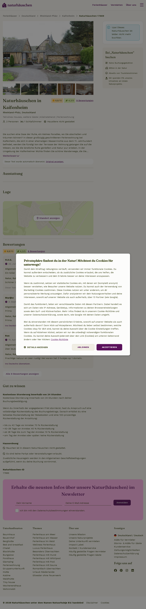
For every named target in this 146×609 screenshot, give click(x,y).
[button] (36, 347)
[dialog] (73, 304)
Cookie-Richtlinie (59, 339)
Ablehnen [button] (83, 347)
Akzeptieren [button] (109, 347)
